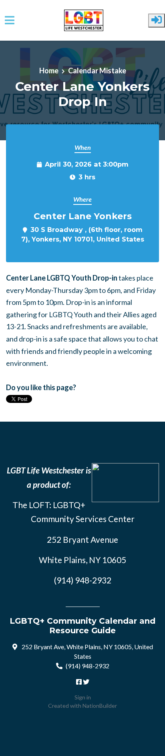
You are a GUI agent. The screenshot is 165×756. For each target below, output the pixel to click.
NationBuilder (99, 705)
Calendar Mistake (97, 70)
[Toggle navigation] (9, 20)
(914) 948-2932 (87, 666)
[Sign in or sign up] (156, 20)
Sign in (82, 697)
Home (48, 70)
